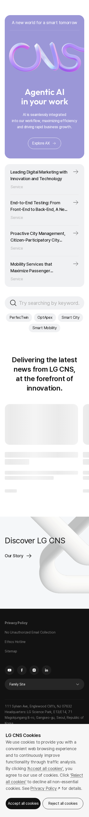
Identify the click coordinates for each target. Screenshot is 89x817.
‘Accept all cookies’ (45, 761)
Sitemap (11, 643)
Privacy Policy (16, 615)
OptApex (56, 311)
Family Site (17, 676)
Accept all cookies (22, 803)
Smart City (26, 321)
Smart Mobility (56, 321)
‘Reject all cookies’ (23, 775)
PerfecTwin (30, 311)
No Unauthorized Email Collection (30, 624)
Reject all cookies (60, 803)
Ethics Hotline (15, 634)
